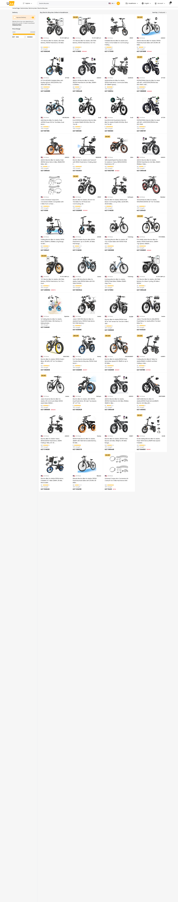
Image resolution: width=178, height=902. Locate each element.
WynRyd (162, 197)
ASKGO (163, 38)
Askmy (99, 356)
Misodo (99, 476)
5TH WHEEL (162, 237)
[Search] (118, 3)
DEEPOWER (162, 396)
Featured (162, 12)
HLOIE (163, 436)
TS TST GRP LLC (64, 38)
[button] (132, 3)
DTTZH (67, 78)
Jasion (99, 276)
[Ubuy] (10, 3)
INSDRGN (98, 157)
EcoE (99, 117)
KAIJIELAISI (66, 117)
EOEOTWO (66, 356)
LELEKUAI (130, 78)
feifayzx (98, 396)
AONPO (163, 356)
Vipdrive (66, 316)
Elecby (99, 436)
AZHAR (99, 237)
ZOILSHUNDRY (129, 356)
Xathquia (130, 197)
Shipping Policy (16, 25)
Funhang (130, 237)
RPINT (131, 38)
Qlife (131, 157)
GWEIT (131, 436)
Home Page (16, 8)
